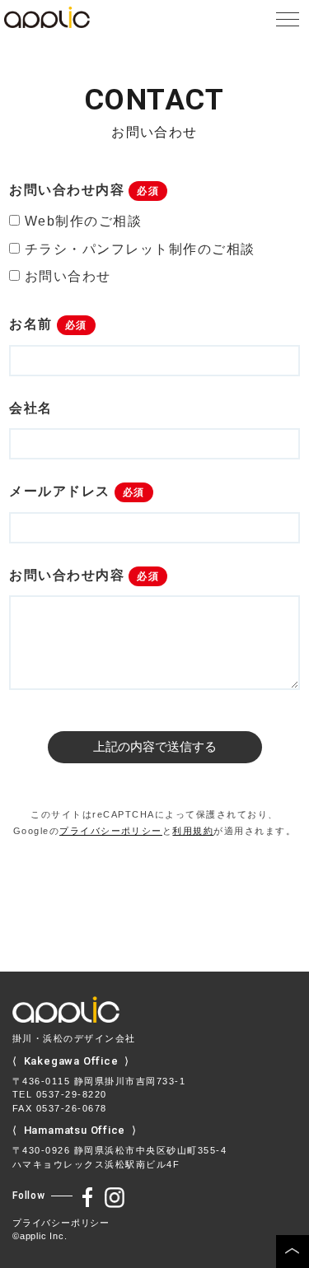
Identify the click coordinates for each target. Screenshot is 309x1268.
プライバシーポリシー (110, 831)
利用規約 (192, 831)
